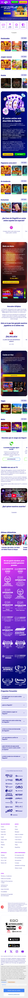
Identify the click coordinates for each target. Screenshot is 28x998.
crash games (15, 135)
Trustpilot (14, 32)
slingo (10, 135)
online (21, 132)
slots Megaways (7, 133)
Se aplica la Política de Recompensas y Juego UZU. (18, 19)
